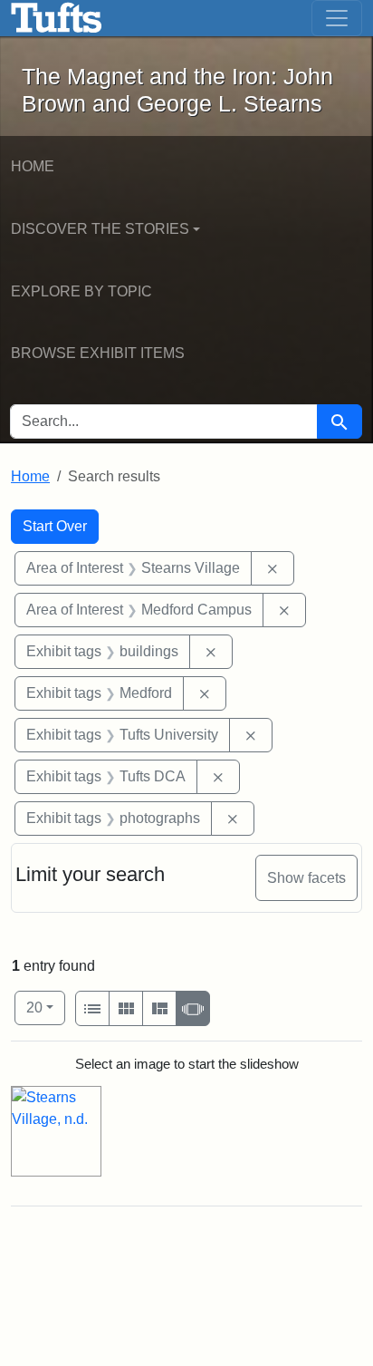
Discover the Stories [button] (100, 229)
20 (45, 1007)
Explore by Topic (81, 291)
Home (32, 166)
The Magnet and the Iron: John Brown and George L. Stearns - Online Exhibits (56, 18)
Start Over (55, 526)
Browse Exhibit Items (98, 353)
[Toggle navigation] (336, 18)
